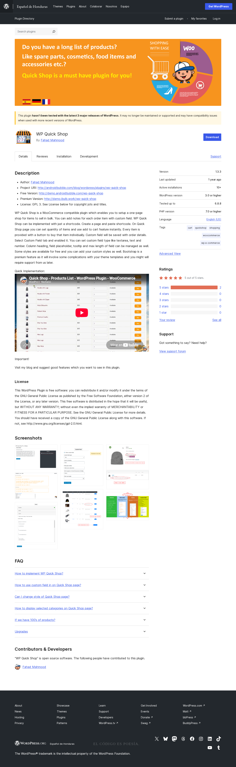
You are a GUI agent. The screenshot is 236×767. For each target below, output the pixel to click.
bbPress (189, 717)
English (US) (213, 219)
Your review (167, 320)
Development (89, 156)
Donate (147, 717)
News (18, 711)
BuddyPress (192, 723)
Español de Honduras (62, 743)
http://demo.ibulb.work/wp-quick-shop (70, 199)
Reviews (42, 156)
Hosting (19, 717)
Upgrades (21, 631)
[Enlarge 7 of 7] (144, 497)
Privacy (19, 723)
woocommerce (211, 235)
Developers (106, 717)
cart (190, 227)
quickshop (200, 227)
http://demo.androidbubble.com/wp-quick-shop (71, 193)
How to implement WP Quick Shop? (39, 573)
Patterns (62, 723)
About (18, 705)
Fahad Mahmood (52, 140)
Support (216, 156)
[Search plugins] (54, 31)
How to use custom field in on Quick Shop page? (48, 585)
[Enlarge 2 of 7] (52, 477)
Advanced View (170, 253)
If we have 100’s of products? (35, 620)
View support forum (172, 351)
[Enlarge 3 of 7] (52, 507)
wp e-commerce (210, 243)
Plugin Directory (24, 18)
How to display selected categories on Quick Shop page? (54, 608)
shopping (214, 227)
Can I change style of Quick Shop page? (42, 596)
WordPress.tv (108, 723)
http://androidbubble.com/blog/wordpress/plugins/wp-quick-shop (82, 188)
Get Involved (149, 705)
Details (23, 156)
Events (145, 711)
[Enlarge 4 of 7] (98, 449)
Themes (62, 711)
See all (216, 320)
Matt (187, 711)
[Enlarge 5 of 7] (98, 494)
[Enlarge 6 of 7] (144, 449)
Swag (146, 723)
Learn (102, 705)
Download (212, 137)
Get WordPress (219, 6)
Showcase (63, 705)
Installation (64, 156)
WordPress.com (194, 705)
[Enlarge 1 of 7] (52, 449)
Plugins (61, 717)
